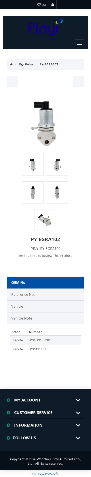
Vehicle (17, 306)
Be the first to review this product (45, 255)
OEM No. (19, 282)
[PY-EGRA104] (78, 81)
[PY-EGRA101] (12, 81)
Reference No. (23, 294)
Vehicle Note (21, 318)
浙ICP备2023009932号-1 (46, 473)
